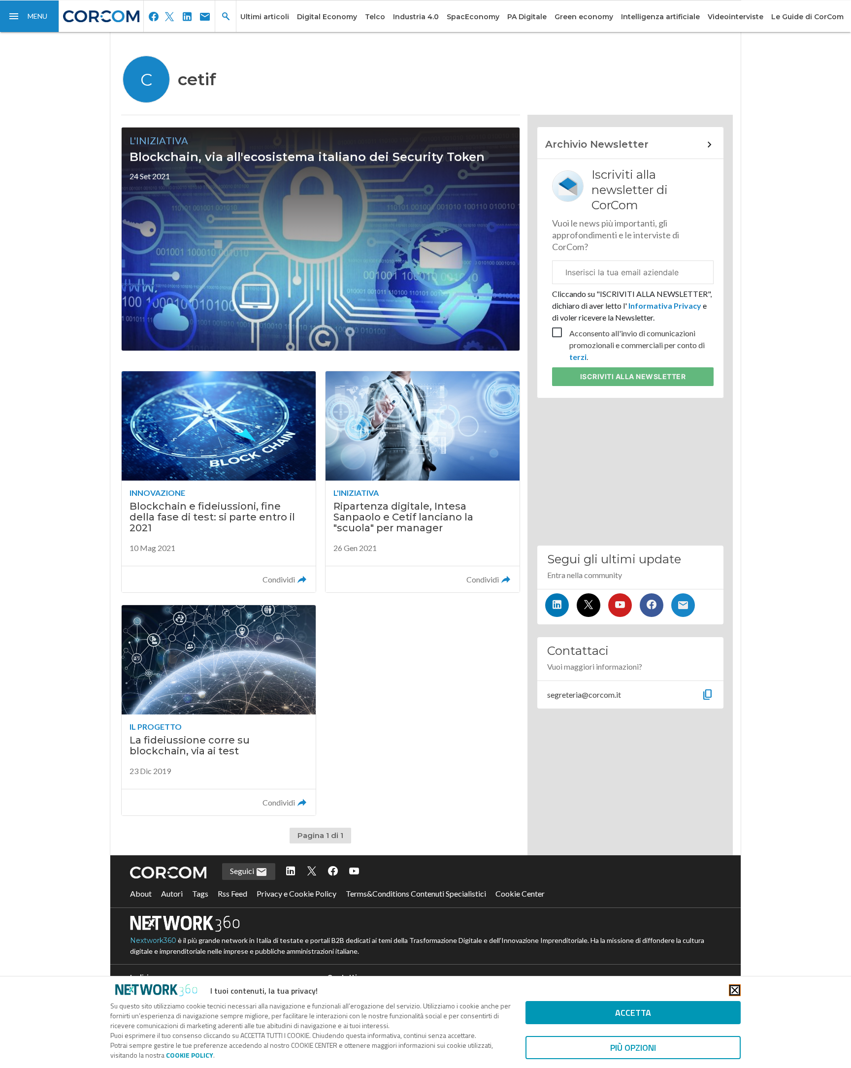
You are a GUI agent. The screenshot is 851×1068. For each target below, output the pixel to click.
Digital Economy (327, 16)
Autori (172, 893)
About (141, 893)
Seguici (243, 870)
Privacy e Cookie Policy (296, 893)
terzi (578, 356)
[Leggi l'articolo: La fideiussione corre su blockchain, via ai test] (219, 710)
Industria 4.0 (416, 16)
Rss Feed (232, 893)
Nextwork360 (153, 940)
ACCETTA (633, 1012)
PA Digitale (527, 16)
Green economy (584, 16)
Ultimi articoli (264, 16)
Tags (200, 893)
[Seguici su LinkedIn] (557, 605)
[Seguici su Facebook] (651, 605)
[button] (29, 16)
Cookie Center (520, 893)
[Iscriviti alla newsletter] (683, 605)
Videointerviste (735, 16)
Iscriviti (633, 376)
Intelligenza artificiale (660, 16)
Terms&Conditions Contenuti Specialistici (416, 893)
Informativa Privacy (665, 305)
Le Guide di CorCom (807, 16)
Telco (375, 16)
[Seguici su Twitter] (588, 605)
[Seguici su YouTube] (620, 605)
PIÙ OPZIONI (633, 1047)
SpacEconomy (473, 16)
